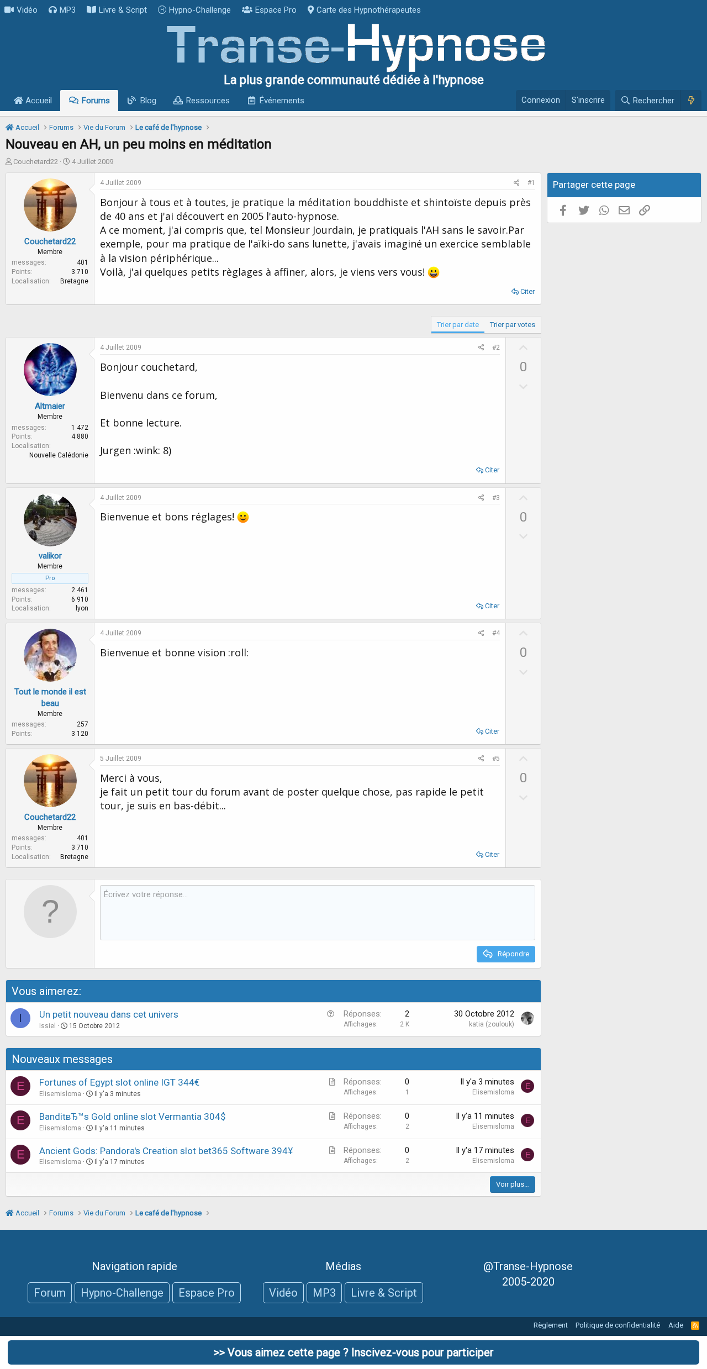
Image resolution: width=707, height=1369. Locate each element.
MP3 (68, 10)
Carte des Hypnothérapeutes (368, 10)
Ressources (208, 101)
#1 (531, 183)
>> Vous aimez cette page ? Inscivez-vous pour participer (354, 1352)
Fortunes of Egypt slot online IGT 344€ (119, 1082)
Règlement (551, 1325)
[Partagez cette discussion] (517, 183)
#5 (496, 758)
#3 (496, 498)
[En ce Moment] (690, 100)
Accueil (37, 101)
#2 (496, 347)
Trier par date (458, 324)
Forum (50, 1292)
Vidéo (27, 10)
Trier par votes (512, 324)
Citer (527, 291)
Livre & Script (123, 10)
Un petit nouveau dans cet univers (108, 1014)
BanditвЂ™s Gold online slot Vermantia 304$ (132, 1116)
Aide (675, 1325)
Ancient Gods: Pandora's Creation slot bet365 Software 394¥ (166, 1150)
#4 (496, 633)
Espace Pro (276, 10)
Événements (282, 101)
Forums (96, 101)
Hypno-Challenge (200, 10)
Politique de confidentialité (618, 1325)
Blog (148, 101)
